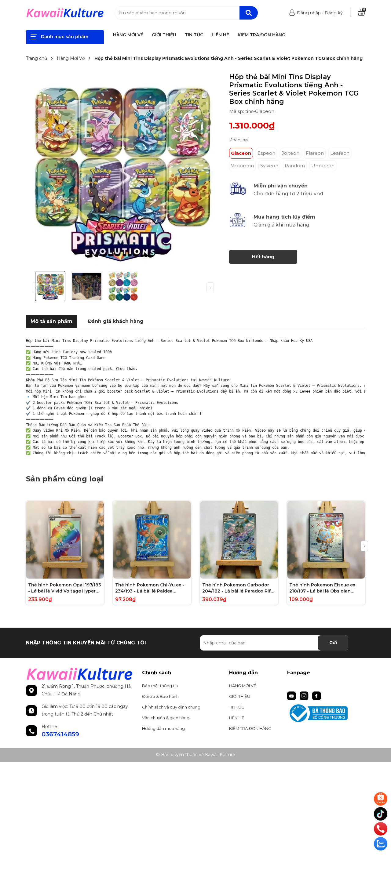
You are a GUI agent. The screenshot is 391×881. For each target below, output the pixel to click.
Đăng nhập (309, 13)
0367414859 (60, 734)
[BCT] (326, 713)
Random (295, 166)
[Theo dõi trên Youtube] (292, 695)
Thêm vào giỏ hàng (68, 573)
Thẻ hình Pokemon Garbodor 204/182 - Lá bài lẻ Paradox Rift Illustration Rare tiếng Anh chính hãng (239, 588)
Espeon (266, 153)
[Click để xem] (123, 169)
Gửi (333, 642)
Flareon (315, 153)
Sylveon (269, 166)
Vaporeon (242, 166)
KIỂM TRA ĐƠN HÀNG (261, 35)
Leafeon (339, 153)
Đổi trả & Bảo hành (160, 696)
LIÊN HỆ (220, 35)
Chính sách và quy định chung (171, 707)
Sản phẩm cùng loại (64, 478)
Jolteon (290, 153)
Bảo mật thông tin (160, 685)
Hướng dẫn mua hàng (163, 728)
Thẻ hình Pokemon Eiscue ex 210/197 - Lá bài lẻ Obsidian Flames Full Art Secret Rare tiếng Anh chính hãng (322, 588)
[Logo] (65, 12)
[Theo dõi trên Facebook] (316, 695)
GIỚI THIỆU (164, 35)
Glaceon (241, 153)
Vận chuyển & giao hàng (165, 717)
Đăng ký (334, 13)
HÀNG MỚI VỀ (128, 35)
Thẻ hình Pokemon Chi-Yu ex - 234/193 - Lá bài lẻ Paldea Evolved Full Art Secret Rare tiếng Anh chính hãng (149, 588)
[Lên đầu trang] (381, 858)
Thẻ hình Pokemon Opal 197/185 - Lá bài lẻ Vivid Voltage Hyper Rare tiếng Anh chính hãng (64, 588)
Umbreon (322, 166)
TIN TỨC (194, 35)
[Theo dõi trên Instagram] (305, 695)
